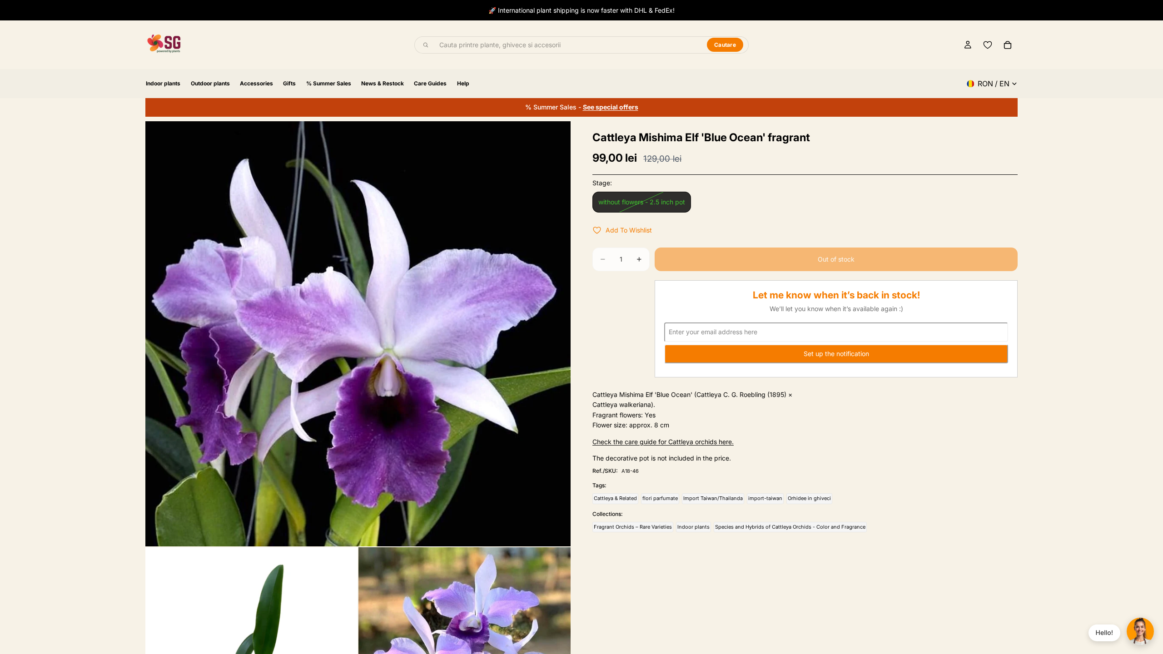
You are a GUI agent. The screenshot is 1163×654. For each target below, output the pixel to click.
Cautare (725, 44)
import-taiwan (765, 498)
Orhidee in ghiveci (809, 498)
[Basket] (1008, 45)
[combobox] (568, 45)
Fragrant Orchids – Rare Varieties (633, 527)
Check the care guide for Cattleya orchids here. (663, 442)
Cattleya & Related (615, 498)
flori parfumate (660, 498)
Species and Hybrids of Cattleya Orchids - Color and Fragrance (790, 527)
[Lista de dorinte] (988, 45)
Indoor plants (693, 527)
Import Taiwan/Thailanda (713, 498)
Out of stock (836, 259)
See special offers (610, 107)
